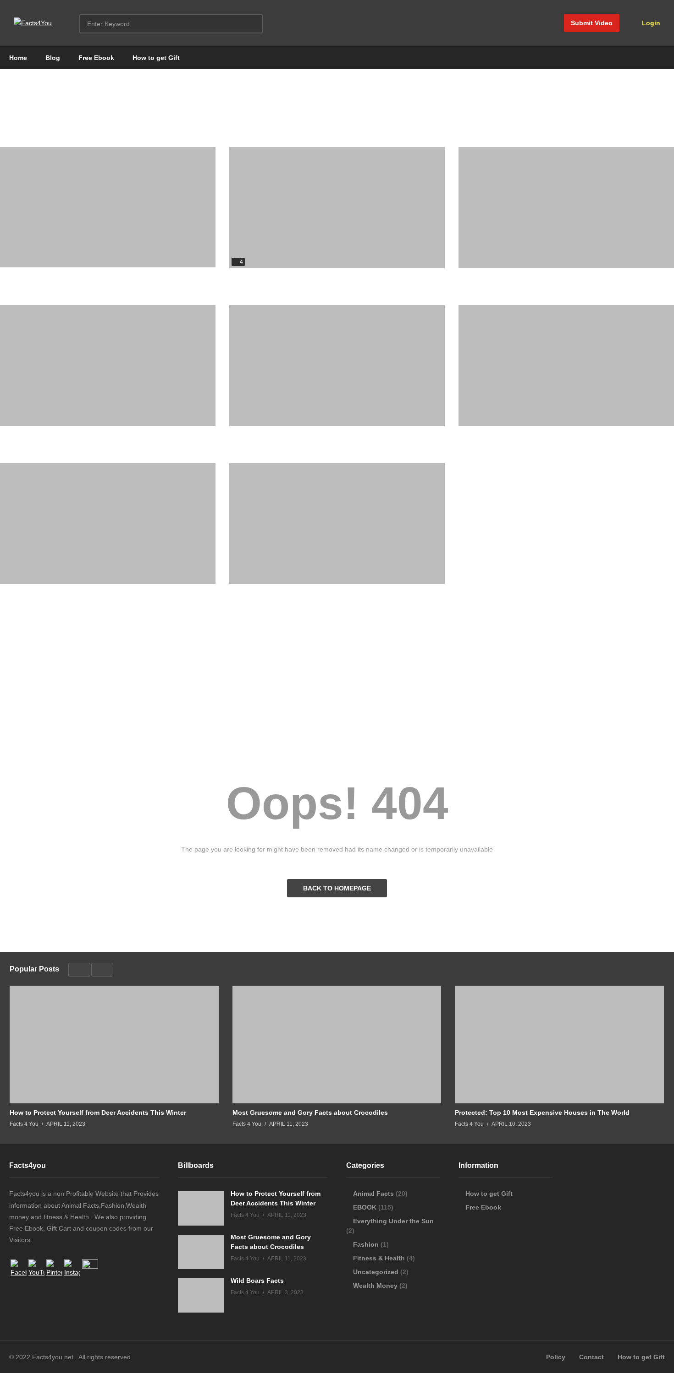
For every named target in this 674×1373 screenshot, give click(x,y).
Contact (591, 1357)
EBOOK (364, 1207)
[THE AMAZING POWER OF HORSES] (107, 365)
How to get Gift (156, 57)
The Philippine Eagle (491, 277)
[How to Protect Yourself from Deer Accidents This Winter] (337, 523)
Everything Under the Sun (393, 1221)
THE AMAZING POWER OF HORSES (55, 435)
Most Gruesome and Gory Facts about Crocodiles (77, 593)
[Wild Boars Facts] (337, 365)
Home (18, 57)
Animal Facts (373, 1193)
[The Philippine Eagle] (566, 207)
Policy (555, 1357)
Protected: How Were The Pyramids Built (292, 277)
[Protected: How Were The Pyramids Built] (337, 207)
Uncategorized (375, 1271)
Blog (52, 57)
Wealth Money (375, 1285)
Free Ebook (96, 57)
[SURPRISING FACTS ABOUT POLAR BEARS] (107, 207)
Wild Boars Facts (255, 435)
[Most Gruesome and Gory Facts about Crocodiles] (107, 523)
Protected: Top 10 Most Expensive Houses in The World (546, 435)
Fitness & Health (379, 1258)
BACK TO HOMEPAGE (337, 888)
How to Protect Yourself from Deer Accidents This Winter (317, 593)
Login (650, 23)
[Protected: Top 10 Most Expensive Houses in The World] (566, 365)
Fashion (366, 1244)
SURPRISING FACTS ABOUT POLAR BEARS (67, 276)
